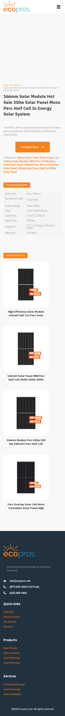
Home (5, 85)
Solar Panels (10, 648)
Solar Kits (8, 612)
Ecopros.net (26, 709)
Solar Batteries (11, 657)
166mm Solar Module (15, 161)
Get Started (9, 621)
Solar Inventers (11, 653)
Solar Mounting (11, 662)
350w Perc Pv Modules (42, 161)
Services (8, 626)
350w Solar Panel (13, 164)
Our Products (15, 85)
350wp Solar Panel (28, 168)
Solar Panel (46, 157)
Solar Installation (12, 694)
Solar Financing (11, 689)
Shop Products (11, 616)
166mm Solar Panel (27, 157)
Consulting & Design (14, 684)
